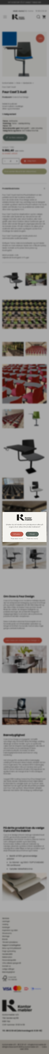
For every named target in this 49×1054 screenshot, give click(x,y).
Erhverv (17, 534)
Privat (32, 534)
